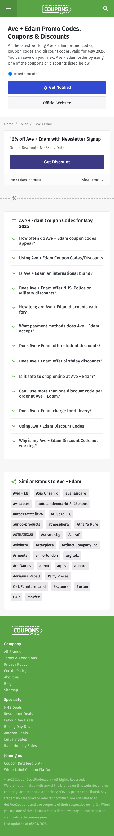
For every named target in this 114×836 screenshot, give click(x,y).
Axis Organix (47, 493)
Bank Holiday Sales (20, 746)
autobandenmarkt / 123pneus (63, 503)
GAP (16, 597)
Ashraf (74, 535)
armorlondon (47, 555)
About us (11, 677)
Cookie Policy (15, 671)
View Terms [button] (93, 180)
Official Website (57, 102)
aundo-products (26, 524)
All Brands (12, 651)
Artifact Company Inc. (80, 545)
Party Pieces (58, 576)
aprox (44, 566)
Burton (82, 586)
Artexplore (45, 545)
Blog (7, 683)
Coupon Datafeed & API (23, 763)
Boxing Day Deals (18, 726)
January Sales (15, 739)
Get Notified (56, 88)
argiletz (72, 555)
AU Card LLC (61, 514)
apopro (80, 566)
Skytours (61, 586)
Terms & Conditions (20, 658)
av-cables (21, 503)
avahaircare (75, 493)
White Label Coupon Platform (29, 769)
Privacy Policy (15, 664)
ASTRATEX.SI (23, 535)
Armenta (20, 555)
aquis (61, 566)
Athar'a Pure (87, 524)
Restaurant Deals (18, 714)
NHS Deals (13, 707)
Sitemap (11, 690)
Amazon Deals (16, 733)
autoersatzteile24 (28, 514)
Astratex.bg (50, 535)
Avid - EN (20, 493)
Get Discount (57, 162)
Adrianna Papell (26, 576)
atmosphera (58, 524)
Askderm (20, 545)
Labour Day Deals (19, 720)
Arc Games (22, 566)
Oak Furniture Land (29, 586)
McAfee (34, 597)
